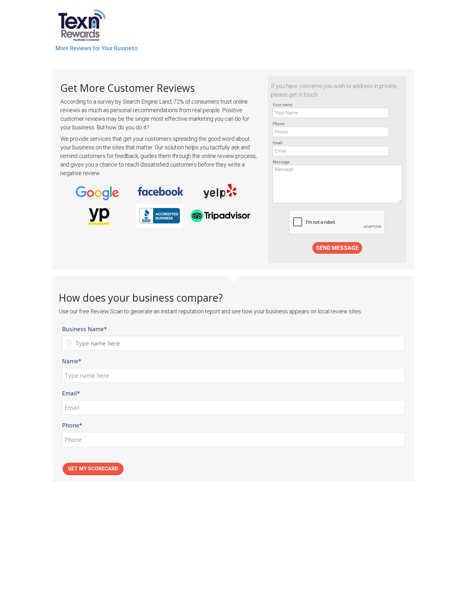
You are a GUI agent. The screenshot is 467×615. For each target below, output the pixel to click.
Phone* (72, 425)
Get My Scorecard (93, 469)
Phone (279, 124)
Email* (71, 393)
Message (281, 162)
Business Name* (84, 329)
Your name (283, 105)
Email (277, 143)
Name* (71, 361)
